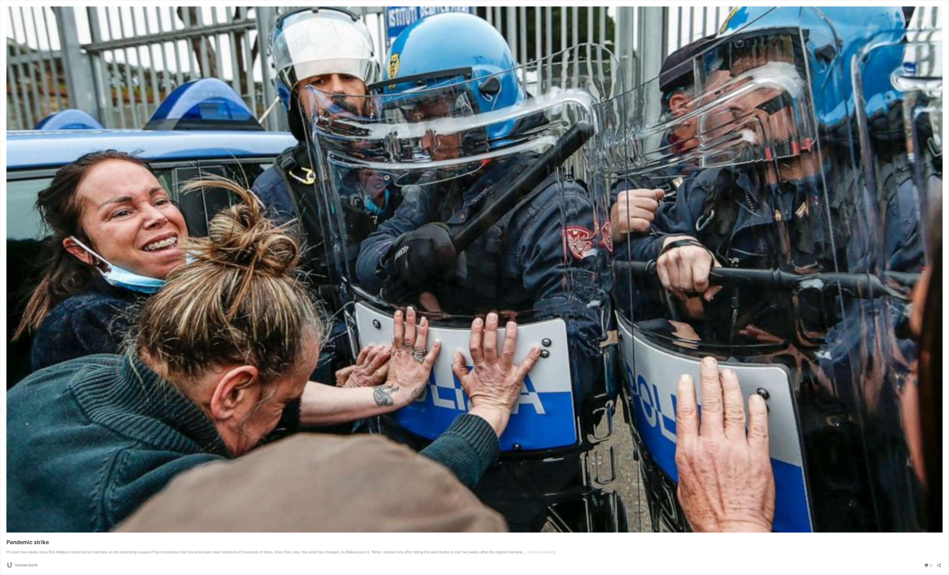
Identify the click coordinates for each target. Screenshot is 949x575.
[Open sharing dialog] (939, 564)
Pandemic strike (27, 542)
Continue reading (542, 552)
